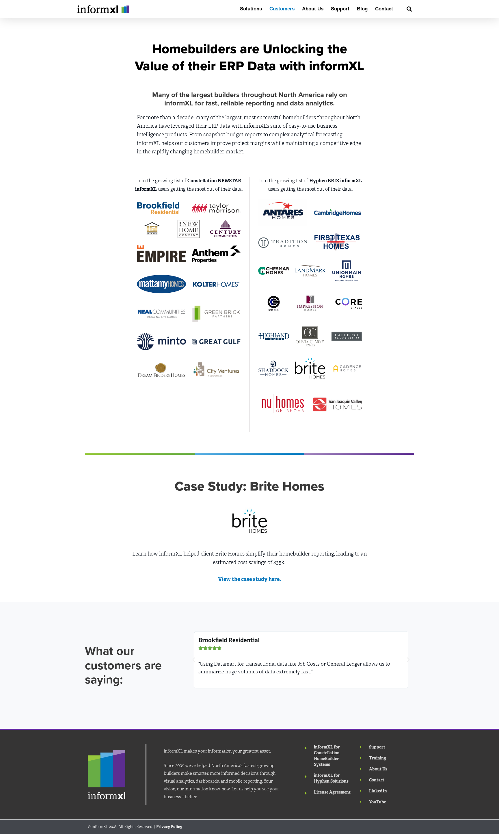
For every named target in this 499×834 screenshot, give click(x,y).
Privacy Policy (169, 826)
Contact (384, 9)
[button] (409, 9)
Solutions (251, 9)
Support (340, 9)
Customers (282, 9)
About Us (312, 9)
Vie (222, 579)
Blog (362, 9)
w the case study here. (253, 579)
